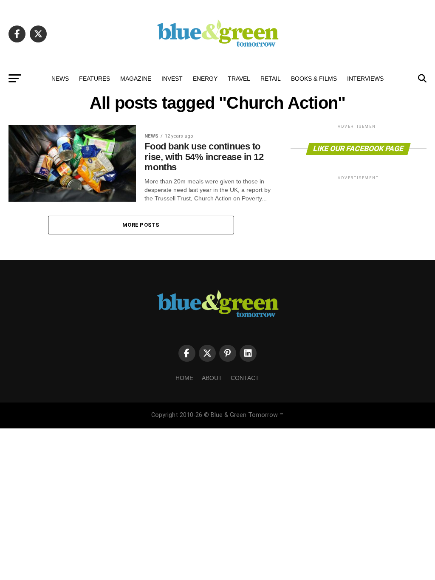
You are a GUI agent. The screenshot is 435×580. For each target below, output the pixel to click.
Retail (270, 78)
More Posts (141, 225)
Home (184, 377)
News (60, 78)
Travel (239, 78)
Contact (245, 377)
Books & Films (314, 78)
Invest (172, 78)
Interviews (365, 78)
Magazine (135, 78)
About (212, 377)
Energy (205, 78)
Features (94, 78)
